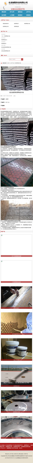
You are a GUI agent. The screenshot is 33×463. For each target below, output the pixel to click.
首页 (8, 63)
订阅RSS (25, 453)
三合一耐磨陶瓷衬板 (5, 36)
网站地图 (21, 453)
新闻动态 (20, 12)
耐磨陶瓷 (10, 445)
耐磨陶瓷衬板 (27, 23)
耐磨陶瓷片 (16, 23)
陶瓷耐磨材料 (6, 23)
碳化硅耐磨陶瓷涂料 (5, 50)
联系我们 (20, 15)
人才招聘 (12, 15)
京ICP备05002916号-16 (10, 457)
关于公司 (12, 12)
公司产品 (28, 12)
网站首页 (4, 12)
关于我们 (12, 453)
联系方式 (16, 453)
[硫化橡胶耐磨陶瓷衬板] (16, 78)
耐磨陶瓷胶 (16, 26)
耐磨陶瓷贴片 (4, 39)
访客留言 (28, 15)
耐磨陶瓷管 (3, 43)
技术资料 (4, 15)
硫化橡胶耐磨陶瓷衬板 (6, 47)
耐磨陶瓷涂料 (6, 26)
